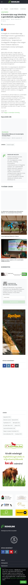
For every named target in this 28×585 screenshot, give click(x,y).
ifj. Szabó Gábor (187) (8, 425)
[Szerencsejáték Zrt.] (6, 513)
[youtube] (13, 366)
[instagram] (8, 366)
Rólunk (3, 560)
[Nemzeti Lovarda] (22, 498)
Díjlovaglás (5, 132)
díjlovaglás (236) (16, 422)
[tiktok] (17, 366)
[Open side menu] (1, 2)
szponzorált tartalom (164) (9, 428)
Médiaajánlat (4, 563)
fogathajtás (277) (7, 422)
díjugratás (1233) (7, 417)
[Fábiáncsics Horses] (22, 505)
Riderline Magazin (6, 19)
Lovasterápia (4, 12)
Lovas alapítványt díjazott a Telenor (10, 236)
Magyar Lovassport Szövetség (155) (10, 431)
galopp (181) (17, 425)
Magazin (6, 8)
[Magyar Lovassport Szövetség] (6, 498)
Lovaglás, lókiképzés (14, 8)
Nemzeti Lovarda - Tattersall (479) (10, 419)
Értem (23, 582)
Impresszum (4, 565)
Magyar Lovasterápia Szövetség (11, 112)
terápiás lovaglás (10, 144)
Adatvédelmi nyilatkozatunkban (17, 578)
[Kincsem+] (22, 513)
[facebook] (4, 366)
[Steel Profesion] (6, 505)
